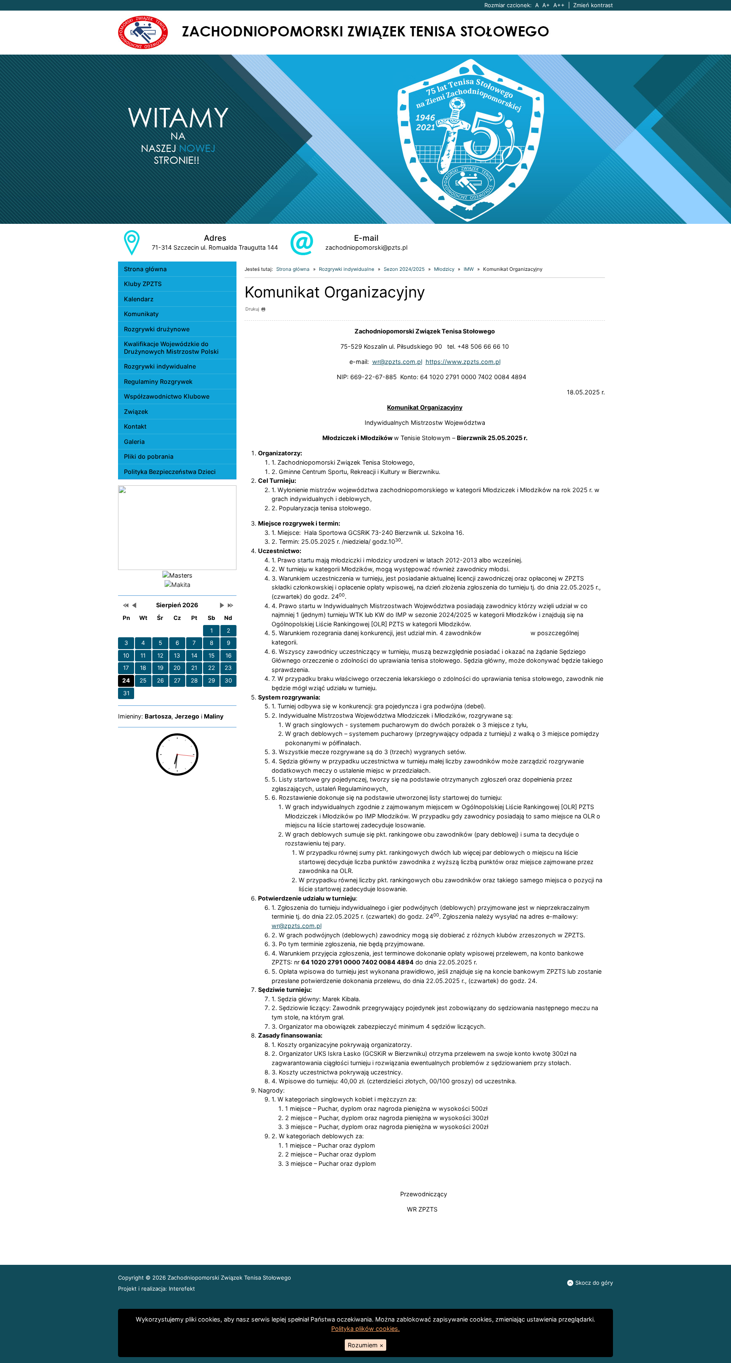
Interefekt (182, 1288)
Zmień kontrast (593, 5)
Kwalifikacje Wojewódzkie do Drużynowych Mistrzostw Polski (171, 347)
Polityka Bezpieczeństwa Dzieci (170, 471)
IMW (469, 269)
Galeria (134, 441)
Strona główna (145, 269)
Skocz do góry (594, 1282)
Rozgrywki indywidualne (160, 366)
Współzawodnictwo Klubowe (166, 396)
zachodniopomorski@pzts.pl (366, 247)
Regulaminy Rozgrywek (158, 381)
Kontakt (135, 426)
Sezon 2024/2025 (404, 269)
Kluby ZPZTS (143, 283)
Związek (136, 411)
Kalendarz (139, 299)
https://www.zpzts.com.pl (463, 361)
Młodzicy (444, 269)
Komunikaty (141, 313)
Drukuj (252, 309)
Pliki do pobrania (148, 456)
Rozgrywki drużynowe (157, 329)
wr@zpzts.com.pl (397, 361)
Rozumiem (365, 1345)
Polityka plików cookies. (365, 1328)
